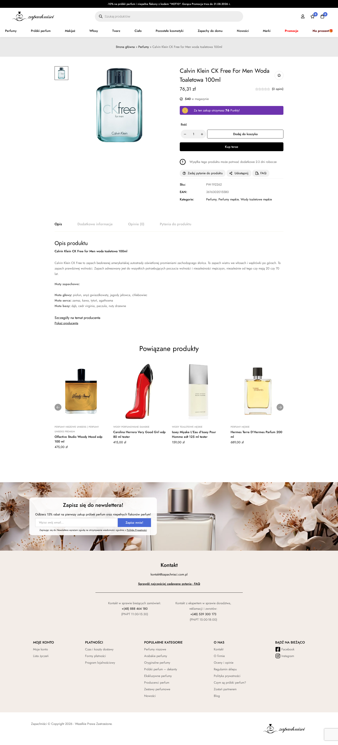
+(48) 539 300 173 (203, 614)
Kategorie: (187, 199)
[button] (58, 407)
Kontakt (218, 649)
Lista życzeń (41, 656)
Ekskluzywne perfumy (158, 676)
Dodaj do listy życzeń (279, 75)
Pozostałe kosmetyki (169, 31)
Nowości (243, 31)
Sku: (183, 184)
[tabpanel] (169, 274)
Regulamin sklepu (225, 669)
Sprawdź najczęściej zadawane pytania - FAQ (169, 584)
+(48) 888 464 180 (135, 608)
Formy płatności (95, 656)
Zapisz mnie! (134, 522)
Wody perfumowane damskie (131, 427)
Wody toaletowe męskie (256, 199)
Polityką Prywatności (137, 530)
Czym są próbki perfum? (230, 682)
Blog (217, 696)
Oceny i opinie (223, 662)
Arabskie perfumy (155, 656)
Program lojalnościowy (100, 662)
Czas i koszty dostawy (99, 649)
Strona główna (125, 47)
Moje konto (40, 649)
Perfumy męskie (228, 199)
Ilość (184, 124)
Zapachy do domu (210, 31)
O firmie (219, 656)
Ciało (138, 31)
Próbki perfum (41, 31)
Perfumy (11, 31)
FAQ (263, 173)
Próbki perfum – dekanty (160, 669)
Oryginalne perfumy (157, 662)
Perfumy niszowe (155, 649)
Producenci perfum (156, 682)
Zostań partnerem (225, 689)
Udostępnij (241, 173)
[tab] (58, 224)
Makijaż (70, 31)
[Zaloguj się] (303, 16)
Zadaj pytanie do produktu (205, 173)
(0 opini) (277, 89)
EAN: (183, 192)
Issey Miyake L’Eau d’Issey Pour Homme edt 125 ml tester (194, 434)
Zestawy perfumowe (157, 689)
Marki (267, 31)
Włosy (93, 31)
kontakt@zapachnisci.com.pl (169, 574)
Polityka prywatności (227, 676)
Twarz (116, 31)
